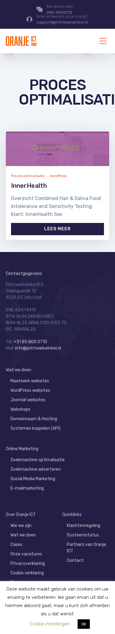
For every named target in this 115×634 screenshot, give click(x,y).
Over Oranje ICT (21, 514)
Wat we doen (18, 370)
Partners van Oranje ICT (86, 548)
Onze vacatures (26, 554)
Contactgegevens (24, 273)
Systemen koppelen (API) (35, 428)
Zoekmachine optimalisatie (37, 459)
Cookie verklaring (27, 573)
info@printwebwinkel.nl (38, 348)
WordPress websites (30, 390)
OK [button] (83, 624)
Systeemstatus (83, 535)
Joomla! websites (27, 399)
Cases (16, 544)
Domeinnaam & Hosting (33, 418)
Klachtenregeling (83, 525)
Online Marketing (22, 448)
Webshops (20, 409)
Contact (75, 560)
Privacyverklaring (27, 563)
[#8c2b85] (57, 149)
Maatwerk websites (29, 381)
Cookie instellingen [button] (50, 624)
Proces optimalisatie (28, 176)
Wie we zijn (21, 525)
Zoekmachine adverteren (35, 469)
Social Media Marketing (32, 478)
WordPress (58, 176)
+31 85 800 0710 (30, 341)
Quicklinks (72, 514)
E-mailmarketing (27, 488)
